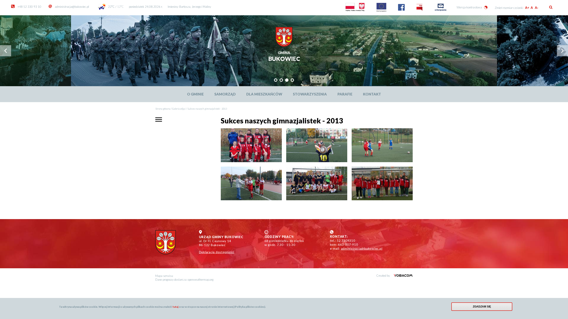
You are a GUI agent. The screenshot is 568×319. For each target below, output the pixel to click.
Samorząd (225, 94)
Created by (383, 275)
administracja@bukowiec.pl (72, 6)
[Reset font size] (532, 7)
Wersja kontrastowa (469, 7)
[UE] (381, 10)
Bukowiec (284, 56)
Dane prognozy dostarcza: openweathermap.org (184, 279)
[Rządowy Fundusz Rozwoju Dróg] (355, 10)
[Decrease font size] (537, 7)
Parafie (344, 94)
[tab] (275, 80)
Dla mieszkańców (264, 94)
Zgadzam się (482, 306)
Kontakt (372, 94)
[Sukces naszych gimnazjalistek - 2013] (251, 145)
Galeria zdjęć (179, 108)
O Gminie (195, 94)
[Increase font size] (527, 7)
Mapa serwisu (164, 276)
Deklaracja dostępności (217, 252)
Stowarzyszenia (310, 94)
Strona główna (162, 108)
